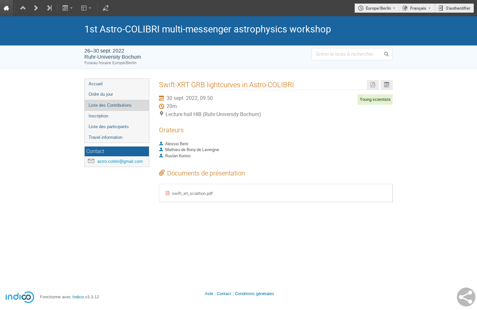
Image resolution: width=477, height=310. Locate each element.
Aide (209, 293)
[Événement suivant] (36, 8)
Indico (78, 297)
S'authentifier (458, 8)
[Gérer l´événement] (105, 8)
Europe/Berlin (378, 8)
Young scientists (375, 99)
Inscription (98, 115)
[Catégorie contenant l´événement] (23, 8)
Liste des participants (109, 126)
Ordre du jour (101, 94)
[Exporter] (68, 8)
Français (418, 8)
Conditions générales (254, 293)
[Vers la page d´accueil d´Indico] (6, 8)
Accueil (96, 83)
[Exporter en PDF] (373, 84)
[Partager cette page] (466, 297)
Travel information (105, 137)
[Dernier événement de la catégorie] (49, 8)
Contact (224, 293)
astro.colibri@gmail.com (120, 161)
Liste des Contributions (110, 105)
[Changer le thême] (86, 8)
